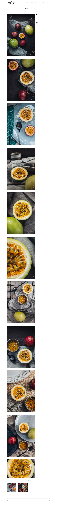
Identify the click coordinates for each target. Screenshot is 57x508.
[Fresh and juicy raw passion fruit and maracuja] (21, 35)
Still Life (37, 18)
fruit (36, 23)
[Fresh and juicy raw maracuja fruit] (21, 169)
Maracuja (39, 23)
